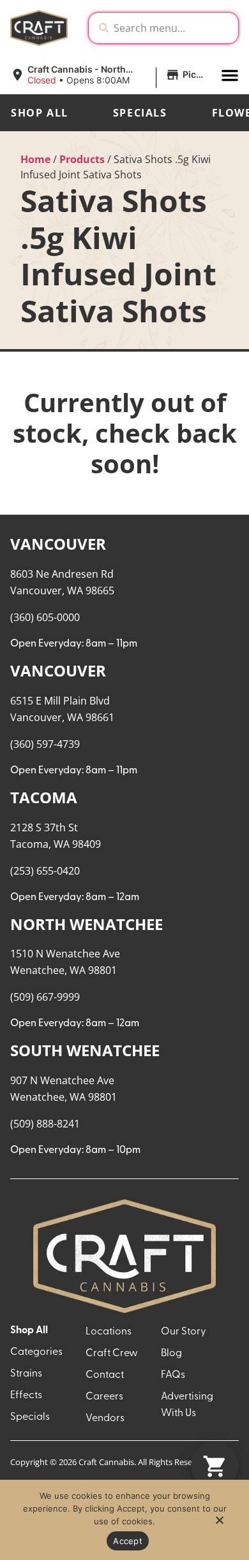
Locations (109, 1332)
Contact (105, 1375)
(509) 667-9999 (45, 997)
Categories (36, 1352)
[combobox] (173, 28)
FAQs (173, 1375)
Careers (104, 1397)
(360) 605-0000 (45, 617)
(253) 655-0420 (45, 871)
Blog (171, 1354)
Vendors (105, 1418)
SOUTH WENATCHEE (85, 1050)
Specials (140, 113)
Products (82, 159)
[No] (219, 1523)
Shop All (39, 113)
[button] (110, 75)
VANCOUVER (58, 543)
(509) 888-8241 (45, 1124)
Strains (26, 1374)
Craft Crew (112, 1354)
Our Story (183, 1332)
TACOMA (43, 797)
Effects (26, 1396)
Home (35, 159)
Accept (127, 1541)
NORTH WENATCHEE (86, 923)
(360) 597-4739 (45, 744)
